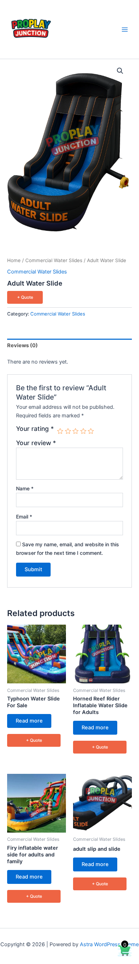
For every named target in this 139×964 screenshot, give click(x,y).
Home (14, 260)
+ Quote (25, 297)
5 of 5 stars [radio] (91, 431)
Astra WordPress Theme (109, 944)
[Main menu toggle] (125, 29)
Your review (36, 443)
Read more (29, 721)
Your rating (35, 428)
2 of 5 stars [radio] (68, 431)
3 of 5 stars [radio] (75, 431)
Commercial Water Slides (53, 260)
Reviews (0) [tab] (22, 345)
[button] (120, 70)
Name (25, 488)
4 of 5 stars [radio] (83, 431)
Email (24, 517)
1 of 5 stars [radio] (60, 431)
